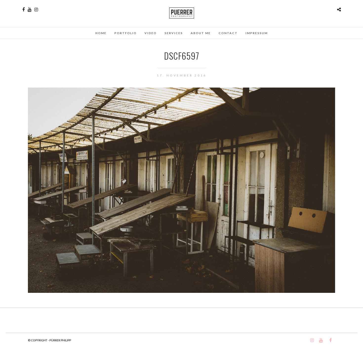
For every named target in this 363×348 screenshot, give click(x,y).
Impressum (256, 33)
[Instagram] (36, 9)
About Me (201, 33)
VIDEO (150, 33)
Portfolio (125, 33)
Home (100, 33)
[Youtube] (29, 9)
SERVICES (173, 33)
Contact (228, 33)
